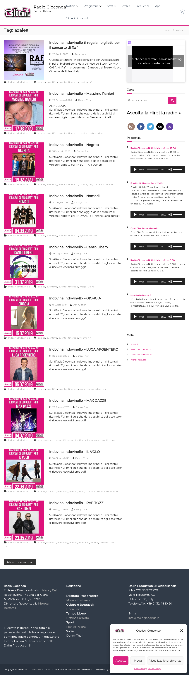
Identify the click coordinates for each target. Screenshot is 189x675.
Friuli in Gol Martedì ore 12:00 (146, 183)
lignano (84, 235)
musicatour (112, 491)
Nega (138, 660)
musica (83, 82)
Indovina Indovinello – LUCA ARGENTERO (83, 349)
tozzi (6, 546)
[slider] (178, 169)
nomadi (93, 235)
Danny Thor (84, 100)
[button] (181, 630)
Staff (110, 6)
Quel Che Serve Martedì (143, 228)
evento (62, 82)
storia (82, 389)
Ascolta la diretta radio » (154, 112)
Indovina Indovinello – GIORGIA (75, 298)
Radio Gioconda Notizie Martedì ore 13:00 (153, 148)
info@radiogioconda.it (143, 618)
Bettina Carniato (77, 618)
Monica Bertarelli (78, 600)
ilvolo (81, 491)
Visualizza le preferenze (165, 660)
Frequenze (143, 6)
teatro (92, 133)
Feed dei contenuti (141, 349)
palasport (104, 542)
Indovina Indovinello (19, 82)
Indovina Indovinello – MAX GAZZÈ (77, 401)
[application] (157, 169)
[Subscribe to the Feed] (139, 137)
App (157, 6)
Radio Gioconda (50, 7)
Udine (100, 133)
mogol (83, 286)
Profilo (126, 6)
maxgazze (96, 440)
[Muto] (170, 169)
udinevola (100, 389)
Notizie (70, 6)
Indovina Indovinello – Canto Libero (78, 247)
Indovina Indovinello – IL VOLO (74, 452)
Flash (75, 669)
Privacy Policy (154, 668)
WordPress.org (138, 359)
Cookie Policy (140, 668)
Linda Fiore (74, 609)
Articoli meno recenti (19, 562)
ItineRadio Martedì (140, 295)
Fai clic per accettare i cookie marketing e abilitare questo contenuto (156, 61)
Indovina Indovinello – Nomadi (74, 196)
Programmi (91, 6)
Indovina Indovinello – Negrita (74, 145)
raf (90, 82)
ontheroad (109, 440)
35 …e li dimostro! (77, 18)
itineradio (73, 82)
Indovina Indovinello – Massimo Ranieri (81, 94)
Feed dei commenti (141, 354)
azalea (41, 82)
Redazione (81, 54)
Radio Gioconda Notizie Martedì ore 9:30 (152, 260)
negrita (93, 184)
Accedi (134, 344)
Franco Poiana (76, 626)
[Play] (135, 169)
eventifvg (52, 82)
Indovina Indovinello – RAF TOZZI (76, 503)
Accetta (121, 660)
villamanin (85, 337)
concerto (51, 440)
